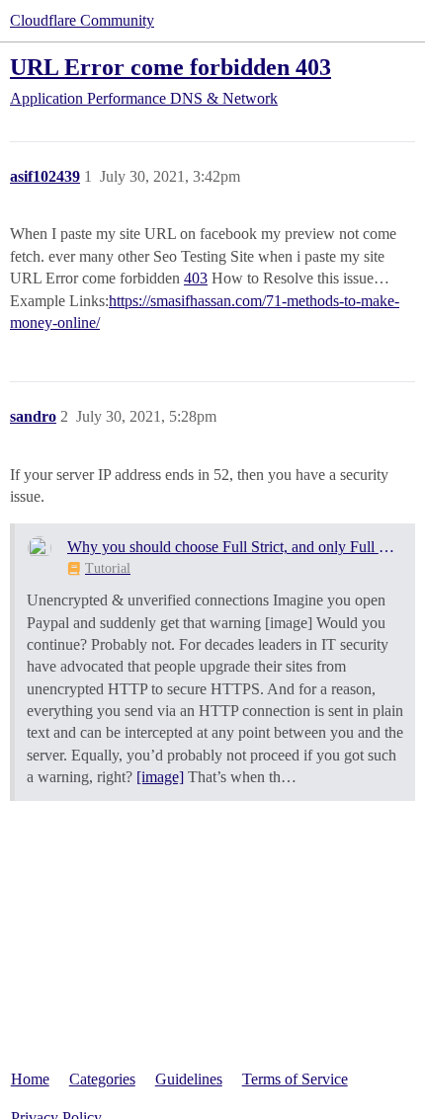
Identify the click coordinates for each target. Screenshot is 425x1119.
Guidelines (188, 1079)
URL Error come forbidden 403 (170, 66)
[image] (160, 776)
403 (196, 278)
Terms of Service (295, 1079)
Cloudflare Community (82, 20)
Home (30, 1079)
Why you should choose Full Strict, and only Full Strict (234, 546)
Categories (102, 1079)
